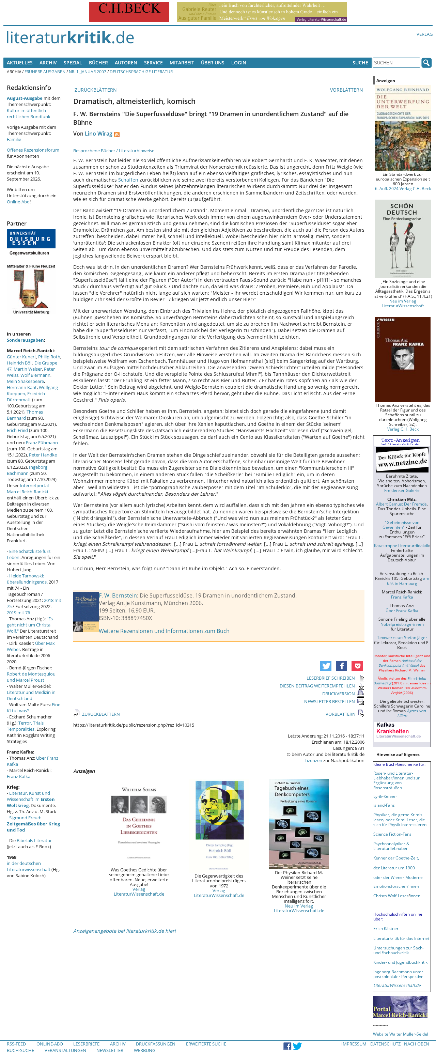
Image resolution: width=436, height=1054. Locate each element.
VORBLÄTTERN (347, 90)
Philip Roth (49, 357)
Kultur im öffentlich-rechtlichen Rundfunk (28, 113)
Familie (14, 139)
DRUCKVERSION (338, 694)
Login (238, 62)
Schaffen (128, 179)
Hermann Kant (22, 387)
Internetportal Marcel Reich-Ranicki (28, 488)
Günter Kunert (21, 357)
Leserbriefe (86, 1044)
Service (153, 62)
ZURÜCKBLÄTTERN (95, 90)
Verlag (425, 34)
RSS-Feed (16, 1044)
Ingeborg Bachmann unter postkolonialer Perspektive (398, 974)
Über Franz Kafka (402, 610)
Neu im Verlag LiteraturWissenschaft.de (299, 908)
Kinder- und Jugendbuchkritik (400, 962)
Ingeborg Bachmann (27, 470)
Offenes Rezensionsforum (33, 150)
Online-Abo (18, 202)
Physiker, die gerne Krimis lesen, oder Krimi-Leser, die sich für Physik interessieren (399, 819)
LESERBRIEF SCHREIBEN (331, 678)
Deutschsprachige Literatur (141, 71)
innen (415, 895)
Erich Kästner (386, 928)
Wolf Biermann (35, 375)
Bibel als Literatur (34, 840)
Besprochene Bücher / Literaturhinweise (113, 151)
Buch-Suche (20, 1050)
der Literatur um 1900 (394, 867)
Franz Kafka (18, 776)
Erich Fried (17, 430)
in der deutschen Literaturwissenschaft (28, 866)
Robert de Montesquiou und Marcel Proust (31, 677)
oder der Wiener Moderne (398, 877)
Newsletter (109, 1050)
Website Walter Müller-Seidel (400, 1034)
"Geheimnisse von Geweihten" (401, 525)
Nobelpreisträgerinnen (402, 624)
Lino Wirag (98, 133)
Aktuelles (20, 62)
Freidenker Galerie (402, 490)
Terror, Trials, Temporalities (26, 726)
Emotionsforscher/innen (396, 886)
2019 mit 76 (18, 612)
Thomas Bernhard (25, 415)
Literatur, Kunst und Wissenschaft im (31, 799)
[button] (325, 666)
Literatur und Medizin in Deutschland (31, 695)
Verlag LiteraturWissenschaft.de (139, 891)
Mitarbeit (182, 62)
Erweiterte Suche (206, 1044)
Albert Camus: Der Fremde (401, 504)
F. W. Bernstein (118, 595)
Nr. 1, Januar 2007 (87, 71)
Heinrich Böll (19, 363)
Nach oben (416, 1044)
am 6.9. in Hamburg (408, 580)
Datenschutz (385, 1044)
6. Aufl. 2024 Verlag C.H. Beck (403, 188)
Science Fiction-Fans (392, 834)
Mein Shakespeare (25, 381)
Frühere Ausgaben (45, 71)
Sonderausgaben (25, 340)
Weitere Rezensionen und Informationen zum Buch (164, 631)
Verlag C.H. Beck (403, 429)
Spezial (73, 62)
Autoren (126, 62)
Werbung (144, 1050)
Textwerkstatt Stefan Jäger (402, 637)
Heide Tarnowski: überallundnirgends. (27, 579)
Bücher (98, 62)
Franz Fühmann (42, 442)
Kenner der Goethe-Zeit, (396, 858)
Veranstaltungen (65, 1050)
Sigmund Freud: (33, 824)
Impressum (354, 1044)
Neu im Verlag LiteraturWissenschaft (403, 303)
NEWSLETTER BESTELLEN (329, 701)
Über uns (212, 62)
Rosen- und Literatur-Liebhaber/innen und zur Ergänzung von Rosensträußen (396, 780)
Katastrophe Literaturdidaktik (401, 545)
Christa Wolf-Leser (390, 895)
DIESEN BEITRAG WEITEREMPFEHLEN (317, 686)
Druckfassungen (155, 1044)
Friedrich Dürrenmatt (26, 396)
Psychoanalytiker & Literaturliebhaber (391, 846)
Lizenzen (313, 760)
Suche (360, 62)
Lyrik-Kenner (385, 796)
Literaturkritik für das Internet (401, 938)
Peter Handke (43, 455)
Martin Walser (28, 369)
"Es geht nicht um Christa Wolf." (30, 625)
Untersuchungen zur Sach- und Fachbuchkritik (398, 950)
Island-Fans (384, 805)
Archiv (48, 62)
